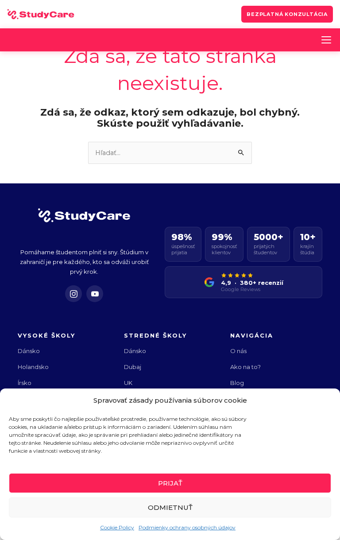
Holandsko (33, 366)
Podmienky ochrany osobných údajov (187, 527)
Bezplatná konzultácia (287, 14)
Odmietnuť (170, 507)
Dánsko (29, 350)
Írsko (24, 382)
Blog (237, 382)
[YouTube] (94, 293)
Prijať (170, 483)
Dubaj (132, 366)
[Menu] (326, 39)
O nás (238, 350)
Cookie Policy (117, 527)
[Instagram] (73, 293)
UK (128, 382)
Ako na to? (245, 366)
